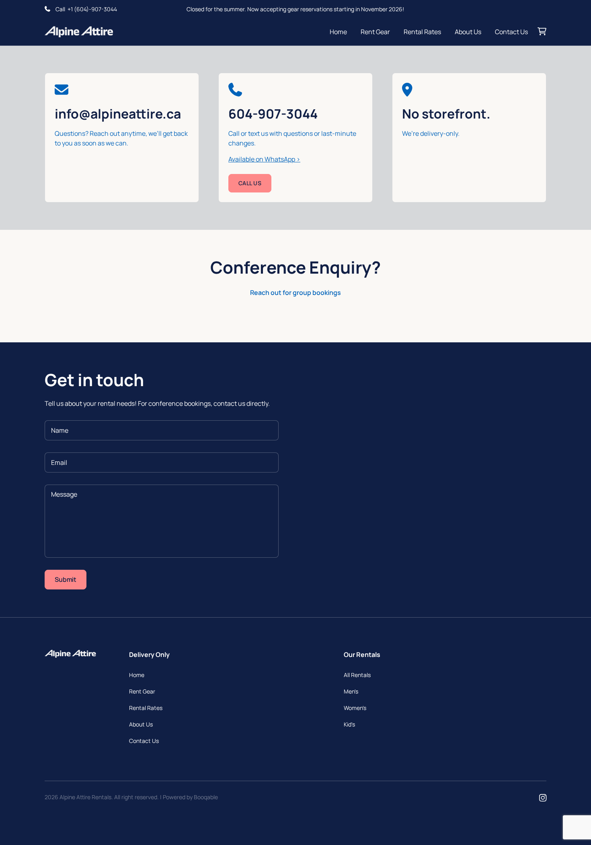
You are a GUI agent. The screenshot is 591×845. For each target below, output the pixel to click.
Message (64, 494)
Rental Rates (422, 31)
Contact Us (511, 31)
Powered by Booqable (190, 797)
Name (59, 430)
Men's (351, 691)
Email (59, 462)
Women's (355, 708)
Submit (65, 579)
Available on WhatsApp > (264, 159)
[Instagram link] (542, 798)
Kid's (349, 724)
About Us (468, 31)
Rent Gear (375, 31)
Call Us (249, 183)
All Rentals (357, 675)
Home (338, 31)
